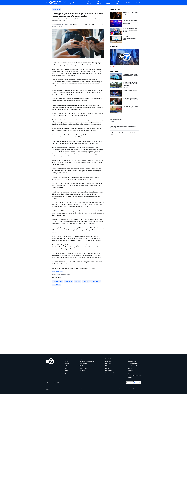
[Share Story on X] (89, 24)
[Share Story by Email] (99, 24)
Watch (66, 368)
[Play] (124, 57)
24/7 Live (65, 2)
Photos (66, 370)
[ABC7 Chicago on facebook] (47, 382)
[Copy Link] (103, 24)
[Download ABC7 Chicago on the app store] (129, 382)
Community (129, 377)
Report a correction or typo (57, 271)
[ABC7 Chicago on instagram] (54, 382)
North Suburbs (89, 2)
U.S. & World (108, 363)
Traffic (66, 366)
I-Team (107, 366)
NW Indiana (117, 2)
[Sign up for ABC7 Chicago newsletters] (57, 382)
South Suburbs (108, 2)
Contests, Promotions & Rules (134, 375)
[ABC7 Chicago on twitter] (50, 382)
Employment (130, 373)
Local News (108, 361)
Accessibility (130, 370)
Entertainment (108, 370)
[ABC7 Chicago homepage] (55, 2)
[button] (46, 1)
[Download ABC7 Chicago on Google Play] (137, 382)
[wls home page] (50, 361)
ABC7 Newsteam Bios (132, 363)
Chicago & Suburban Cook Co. (76, 2)
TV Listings (129, 368)
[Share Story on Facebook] (86, 24)
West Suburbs (99, 2)
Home (66, 361)
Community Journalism (132, 366)
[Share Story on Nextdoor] (96, 24)
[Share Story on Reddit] (93, 24)
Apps (66, 373)
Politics (107, 368)
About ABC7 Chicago (132, 361)
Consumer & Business (110, 373)
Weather (67, 363)
